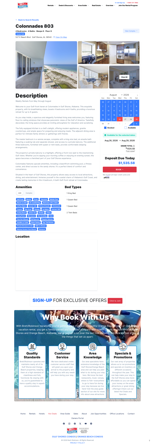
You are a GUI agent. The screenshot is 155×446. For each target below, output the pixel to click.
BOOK (119, 169)
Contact (131, 414)
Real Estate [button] (96, 5)
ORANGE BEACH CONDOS (90, 436)
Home (23, 414)
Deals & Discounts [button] (66, 5)
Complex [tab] (29, 193)
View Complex (130, 31)
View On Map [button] (61, 37)
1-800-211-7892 (132, 3)
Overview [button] (109, 5)
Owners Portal (77, 418)
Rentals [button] (51, 5)
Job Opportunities (98, 414)
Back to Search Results (28, 20)
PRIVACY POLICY (77, 443)
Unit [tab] (19, 193)
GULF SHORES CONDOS (64, 436)
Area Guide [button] (82, 5)
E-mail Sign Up (120, 3)
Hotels (42, 414)
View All (124, 77)
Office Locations (117, 414)
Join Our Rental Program (128, 5)
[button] (46, 65)
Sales (76, 414)
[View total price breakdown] (134, 145)
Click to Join (115, 301)
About (84, 414)
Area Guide (65, 414)
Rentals (32, 414)
